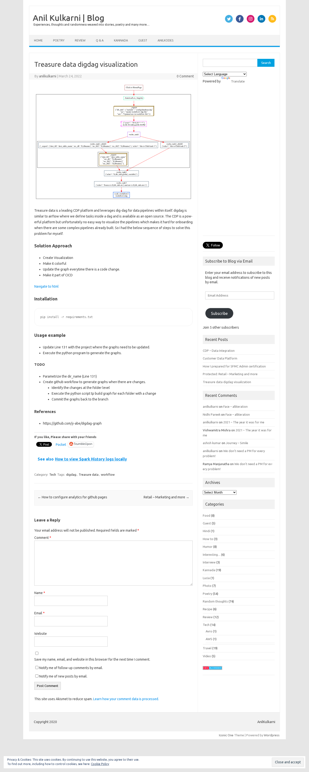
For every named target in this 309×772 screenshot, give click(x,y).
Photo (207, 585)
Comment (42, 538)
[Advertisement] (239, 162)
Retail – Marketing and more (166, 497)
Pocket (61, 445)
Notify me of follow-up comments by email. (71, 668)
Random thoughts (215, 601)
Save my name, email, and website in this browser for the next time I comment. (92, 659)
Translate (238, 81)
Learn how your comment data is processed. (126, 699)
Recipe (207, 609)
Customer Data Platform (220, 358)
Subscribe (219, 313)
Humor (207, 546)
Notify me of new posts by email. (63, 676)
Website (40, 634)
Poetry (58, 40)
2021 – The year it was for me (243, 422)
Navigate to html (46, 286)
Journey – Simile (237, 443)
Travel (207, 648)
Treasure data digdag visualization (227, 382)
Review (80, 40)
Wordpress (272, 735)
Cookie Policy (100, 763)
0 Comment (185, 76)
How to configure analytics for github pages (72, 497)
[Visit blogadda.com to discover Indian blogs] (212, 671)
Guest (142, 40)
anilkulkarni (47, 76)
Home (38, 40)
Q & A (100, 40)
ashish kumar (212, 443)
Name (39, 593)
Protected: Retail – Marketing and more (230, 374)
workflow (108, 474)
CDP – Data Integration (219, 350)
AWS (209, 639)
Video (207, 656)
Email (39, 613)
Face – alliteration (235, 406)
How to (208, 539)
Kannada (121, 40)
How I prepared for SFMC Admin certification (234, 366)
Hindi (206, 531)
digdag (71, 474)
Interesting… (211, 554)
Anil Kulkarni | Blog (68, 17)
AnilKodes (165, 40)
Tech (52, 474)
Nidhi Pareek (211, 414)
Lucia (206, 578)
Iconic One (226, 735)
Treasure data (88, 474)
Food (206, 515)
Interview (209, 562)
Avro (209, 631)
